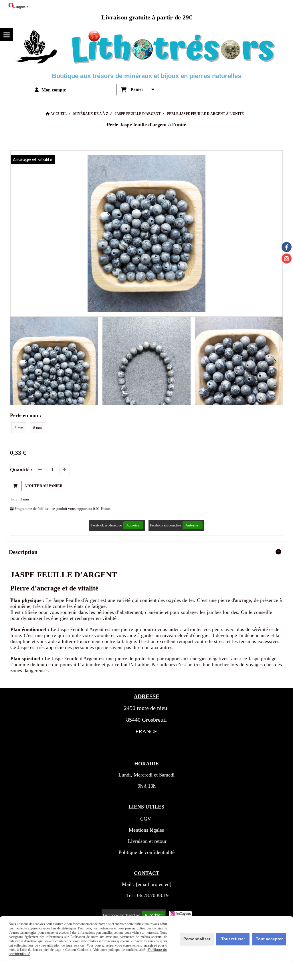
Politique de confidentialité (146, 852)
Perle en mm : (25, 415)
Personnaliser (196, 939)
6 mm (19, 428)
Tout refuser (233, 939)
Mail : (146, 884)
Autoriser (133, 525)
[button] (275, 361)
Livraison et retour (146, 841)
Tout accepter (269, 939)
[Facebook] (287, 247)
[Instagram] (287, 259)
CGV (145, 819)
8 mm (37, 428)
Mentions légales (146, 830)
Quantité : (21, 469)
